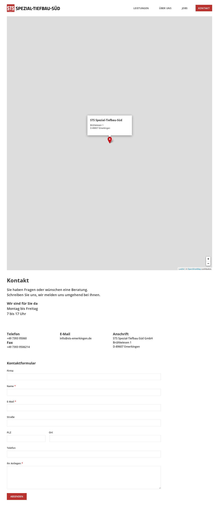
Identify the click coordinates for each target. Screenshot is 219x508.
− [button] (208, 263)
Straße (11, 417)
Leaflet (181, 268)
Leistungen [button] (141, 8)
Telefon (11, 447)
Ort (51, 432)
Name (10, 386)
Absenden (16, 496)
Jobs (185, 8)
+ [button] (208, 259)
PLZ (9, 432)
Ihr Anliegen (14, 463)
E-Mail (10, 401)
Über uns (165, 8)
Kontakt (204, 8)
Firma (10, 370)
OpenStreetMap (194, 268)
